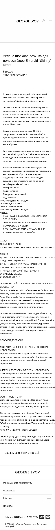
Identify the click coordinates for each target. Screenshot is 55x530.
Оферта (9, 517)
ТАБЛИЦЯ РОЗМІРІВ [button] (15, 75)
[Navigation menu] (50, 21)
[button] (43, 21)
